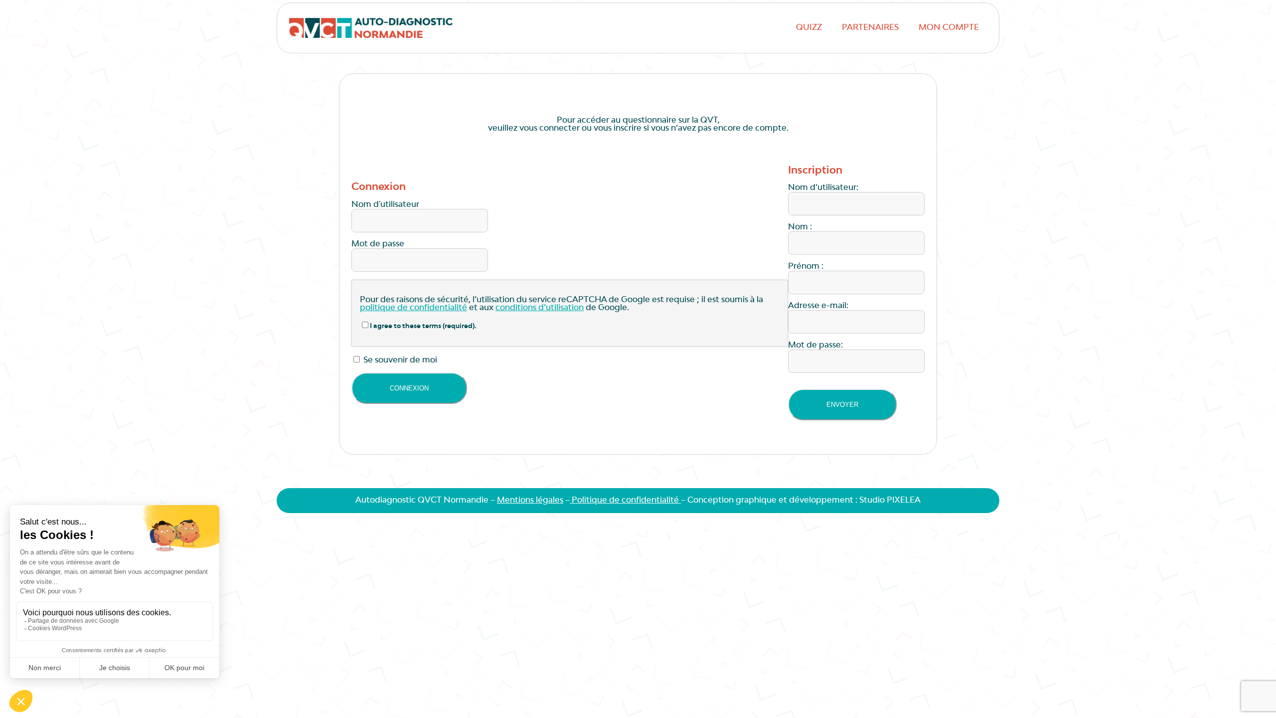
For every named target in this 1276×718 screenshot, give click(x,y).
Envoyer (842, 404)
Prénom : (805, 267)
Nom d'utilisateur (385, 205)
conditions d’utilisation (539, 308)
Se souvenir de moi (399, 360)
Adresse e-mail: (818, 306)
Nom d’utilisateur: (823, 188)
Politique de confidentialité (625, 501)
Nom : (800, 227)
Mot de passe (377, 244)
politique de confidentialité (413, 308)
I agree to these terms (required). (423, 326)
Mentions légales (530, 501)
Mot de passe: (815, 346)
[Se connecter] (409, 388)
